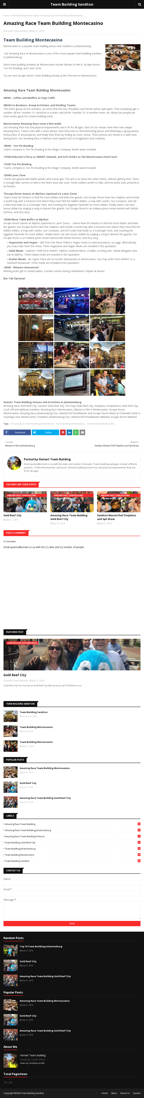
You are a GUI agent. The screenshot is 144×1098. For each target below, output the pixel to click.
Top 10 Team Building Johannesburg (41, 946)
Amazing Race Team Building (72, 824)
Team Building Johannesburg (70, 423)
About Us (125, 1093)
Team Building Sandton (72, 4)
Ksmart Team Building (17, 30)
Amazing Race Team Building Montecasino (45, 768)
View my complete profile (32, 1063)
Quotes (136, 1093)
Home (7, 15)
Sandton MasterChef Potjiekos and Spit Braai (116, 517)
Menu (114, 1093)
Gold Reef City (12, 515)
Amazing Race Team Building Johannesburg (32, 423)
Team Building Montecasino (25, 15)
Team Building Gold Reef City (72, 842)
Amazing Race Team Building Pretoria (72, 836)
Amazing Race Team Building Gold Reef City (68, 517)
